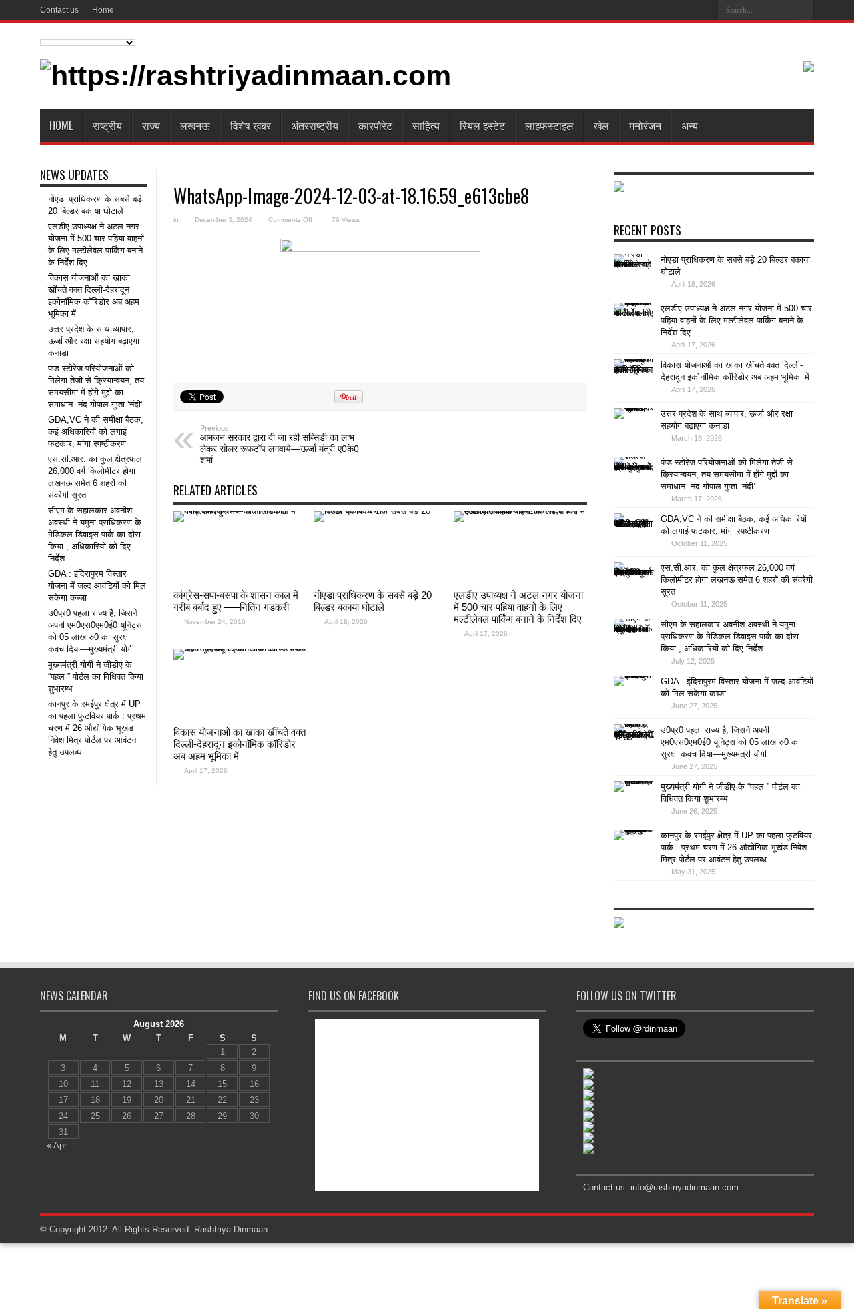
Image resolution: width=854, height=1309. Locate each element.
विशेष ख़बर (250, 125)
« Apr (57, 1145)
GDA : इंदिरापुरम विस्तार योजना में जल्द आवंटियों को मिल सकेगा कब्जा (97, 586)
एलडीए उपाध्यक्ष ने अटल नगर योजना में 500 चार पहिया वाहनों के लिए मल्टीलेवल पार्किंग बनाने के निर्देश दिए (518, 607)
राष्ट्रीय (107, 125)
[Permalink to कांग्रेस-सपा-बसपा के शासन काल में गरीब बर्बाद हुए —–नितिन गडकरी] (240, 547)
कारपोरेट (375, 125)
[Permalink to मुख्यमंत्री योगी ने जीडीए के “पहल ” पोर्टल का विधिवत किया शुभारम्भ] (634, 801)
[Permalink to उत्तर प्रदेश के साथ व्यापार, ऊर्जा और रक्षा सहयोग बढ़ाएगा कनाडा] (634, 428)
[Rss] (702, 9)
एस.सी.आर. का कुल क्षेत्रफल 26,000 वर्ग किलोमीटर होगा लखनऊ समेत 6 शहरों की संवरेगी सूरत (737, 580)
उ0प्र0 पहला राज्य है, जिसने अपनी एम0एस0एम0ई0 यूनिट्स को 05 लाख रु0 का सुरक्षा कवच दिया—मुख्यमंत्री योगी (730, 742)
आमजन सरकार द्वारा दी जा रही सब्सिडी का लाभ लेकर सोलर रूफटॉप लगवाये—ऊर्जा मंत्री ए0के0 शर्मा (279, 444)
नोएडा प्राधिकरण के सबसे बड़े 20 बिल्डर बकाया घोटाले (373, 601)
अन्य (689, 125)
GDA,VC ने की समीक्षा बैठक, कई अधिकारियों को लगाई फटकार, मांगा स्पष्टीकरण (95, 432)
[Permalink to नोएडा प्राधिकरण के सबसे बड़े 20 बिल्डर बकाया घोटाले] (380, 547)
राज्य (151, 125)
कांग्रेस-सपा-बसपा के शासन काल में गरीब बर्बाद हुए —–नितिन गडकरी (235, 601)
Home (103, 10)
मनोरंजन (645, 125)
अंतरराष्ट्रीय (314, 125)
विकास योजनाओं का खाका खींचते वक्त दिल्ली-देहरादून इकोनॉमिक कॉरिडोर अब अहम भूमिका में (239, 744)
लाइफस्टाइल (549, 125)
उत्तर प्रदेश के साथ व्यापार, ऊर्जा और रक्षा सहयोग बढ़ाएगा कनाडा (93, 341)
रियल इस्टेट (482, 125)
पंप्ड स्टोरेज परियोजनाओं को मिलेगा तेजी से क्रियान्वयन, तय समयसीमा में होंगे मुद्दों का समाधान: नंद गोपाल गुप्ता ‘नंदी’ (727, 474)
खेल (601, 125)
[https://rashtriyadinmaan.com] (245, 75)
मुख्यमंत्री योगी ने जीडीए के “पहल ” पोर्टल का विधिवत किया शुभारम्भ (95, 677)
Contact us (59, 10)
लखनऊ (195, 125)
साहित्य (426, 125)
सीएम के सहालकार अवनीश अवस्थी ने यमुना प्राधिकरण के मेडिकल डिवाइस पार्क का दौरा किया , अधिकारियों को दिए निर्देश (94, 534)
